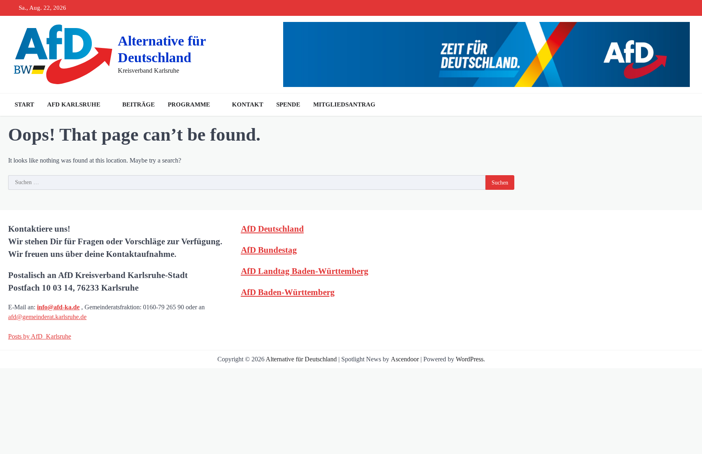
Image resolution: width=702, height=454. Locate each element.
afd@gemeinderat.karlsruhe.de (47, 316)
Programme (189, 104)
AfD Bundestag (269, 249)
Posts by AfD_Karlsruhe (39, 336)
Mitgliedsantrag (344, 104)
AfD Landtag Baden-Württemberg (304, 271)
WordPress (469, 359)
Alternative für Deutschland (301, 359)
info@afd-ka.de (58, 307)
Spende (288, 104)
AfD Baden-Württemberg (288, 292)
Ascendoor (405, 359)
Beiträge (138, 104)
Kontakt (247, 104)
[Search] (686, 104)
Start (24, 104)
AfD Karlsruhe (73, 104)
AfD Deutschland (272, 228)
